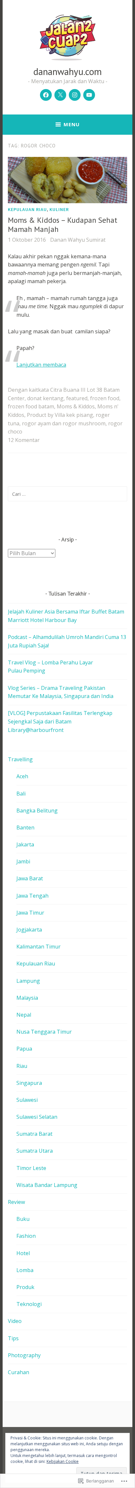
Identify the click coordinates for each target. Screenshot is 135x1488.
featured (76, 398)
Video (15, 1321)
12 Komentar (24, 440)
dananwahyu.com (67, 71)
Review (16, 1202)
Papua (24, 1048)
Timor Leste (31, 1168)
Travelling (20, 759)
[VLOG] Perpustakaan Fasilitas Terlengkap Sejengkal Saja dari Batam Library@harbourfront (60, 721)
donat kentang (45, 398)
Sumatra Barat (34, 1133)
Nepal (23, 1014)
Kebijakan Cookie (63, 1461)
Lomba (24, 1270)
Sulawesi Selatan (36, 1116)
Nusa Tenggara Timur (44, 1031)
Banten (25, 827)
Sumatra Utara (34, 1150)
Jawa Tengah (32, 895)
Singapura (29, 1082)
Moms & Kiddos (76, 406)
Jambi (23, 861)
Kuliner (59, 209)
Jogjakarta (29, 929)
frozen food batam (31, 406)
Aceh (22, 776)
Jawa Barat (29, 878)
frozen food (104, 398)
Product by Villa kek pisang (60, 414)
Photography (24, 1355)
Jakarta (25, 844)
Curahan (18, 1372)
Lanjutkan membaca (41, 364)
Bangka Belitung (37, 810)
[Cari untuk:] (67, 493)
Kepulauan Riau (27, 209)
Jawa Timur (30, 912)
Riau (21, 1066)
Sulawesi (27, 1099)
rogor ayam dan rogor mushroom (64, 423)
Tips (13, 1338)
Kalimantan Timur (38, 946)
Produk (25, 1287)
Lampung (28, 980)
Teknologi (29, 1304)
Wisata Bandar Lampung (46, 1185)
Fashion (26, 1235)
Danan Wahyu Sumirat (78, 239)
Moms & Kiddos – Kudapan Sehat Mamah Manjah (62, 224)
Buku (22, 1218)
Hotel (23, 1253)
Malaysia (27, 997)
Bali (21, 793)
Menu (72, 124)
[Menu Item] (46, 95)
